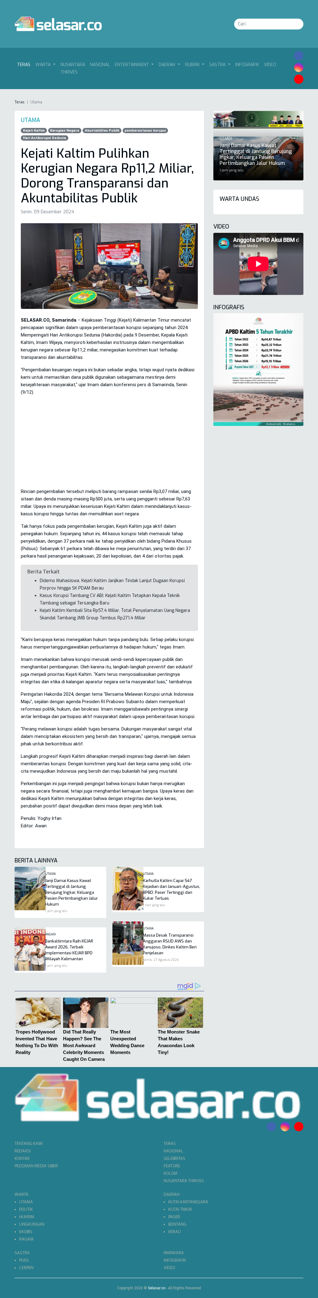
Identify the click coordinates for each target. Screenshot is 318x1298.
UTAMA (26, 1202)
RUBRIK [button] (193, 65)
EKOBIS (25, 1231)
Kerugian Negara (64, 131)
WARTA (22, 1194)
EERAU (174, 1231)
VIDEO (270, 65)
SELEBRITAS (174, 1158)
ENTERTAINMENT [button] (132, 65)
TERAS (170, 1143)
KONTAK (22, 1158)
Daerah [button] (167, 65)
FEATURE (172, 1166)
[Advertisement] (109, 444)
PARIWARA (174, 1252)
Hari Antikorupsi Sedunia (44, 138)
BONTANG (177, 1224)
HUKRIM (26, 1216)
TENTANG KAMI (29, 1143)
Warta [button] (43, 65)
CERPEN (26, 1267)
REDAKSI (23, 1151)
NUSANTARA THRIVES (73, 68)
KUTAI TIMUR (180, 1209)
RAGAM (26, 1239)
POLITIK (26, 1209)
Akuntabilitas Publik (102, 131)
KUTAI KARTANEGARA (188, 1202)
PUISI (24, 1260)
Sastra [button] (218, 65)
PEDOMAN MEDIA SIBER (36, 1166)
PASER (174, 1216)
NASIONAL (100, 65)
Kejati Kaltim (34, 131)
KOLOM (170, 1173)
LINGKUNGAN (31, 1224)
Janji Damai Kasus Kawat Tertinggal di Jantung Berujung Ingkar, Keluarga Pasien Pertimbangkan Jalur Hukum (71, 892)
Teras (25, 64)
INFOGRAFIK (247, 65)
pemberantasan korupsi (145, 131)
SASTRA (22, 1252)
